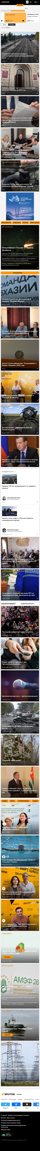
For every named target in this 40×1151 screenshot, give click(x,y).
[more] (37, 61)
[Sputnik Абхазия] (5, 3)
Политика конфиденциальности (10, 1120)
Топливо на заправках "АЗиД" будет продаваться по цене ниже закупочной (19, 1072)
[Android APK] (6, 1135)
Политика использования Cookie (11, 1123)
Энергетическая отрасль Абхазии (20, 1064)
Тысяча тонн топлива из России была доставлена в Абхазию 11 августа (17, 1077)
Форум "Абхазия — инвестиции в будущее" (17, 987)
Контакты (26, 1115)
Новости (4, 1099)
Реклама (3, 1118)
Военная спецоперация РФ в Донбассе (14, 162)
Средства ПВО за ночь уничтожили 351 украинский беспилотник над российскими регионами (17, 254)
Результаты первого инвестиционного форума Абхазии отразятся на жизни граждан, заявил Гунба (19, 993)
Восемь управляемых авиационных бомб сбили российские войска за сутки (16, 264)
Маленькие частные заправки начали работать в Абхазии (19, 1082)
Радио (4, 805)
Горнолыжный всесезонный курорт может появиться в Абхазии (18, 998)
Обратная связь (5, 1129)
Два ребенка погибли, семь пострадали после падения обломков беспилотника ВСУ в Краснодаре (19, 259)
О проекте (4, 1115)
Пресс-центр (11, 1118)
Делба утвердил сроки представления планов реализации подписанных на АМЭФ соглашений (19, 1003)
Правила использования (15, 1115)
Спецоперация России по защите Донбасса (17, 248)
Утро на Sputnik (10, 15)
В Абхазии (5, 34)
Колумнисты (8, 471)
